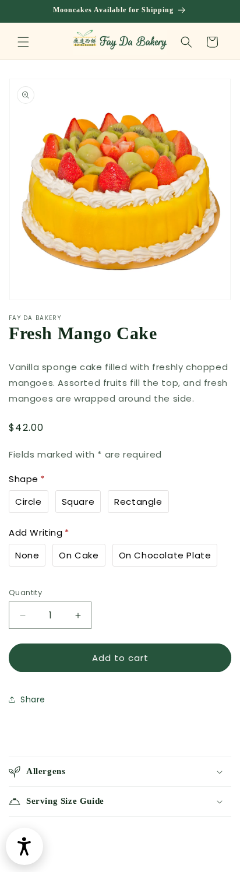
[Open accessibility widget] (24, 846)
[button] (23, 42)
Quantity (25, 592)
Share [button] (32, 699)
